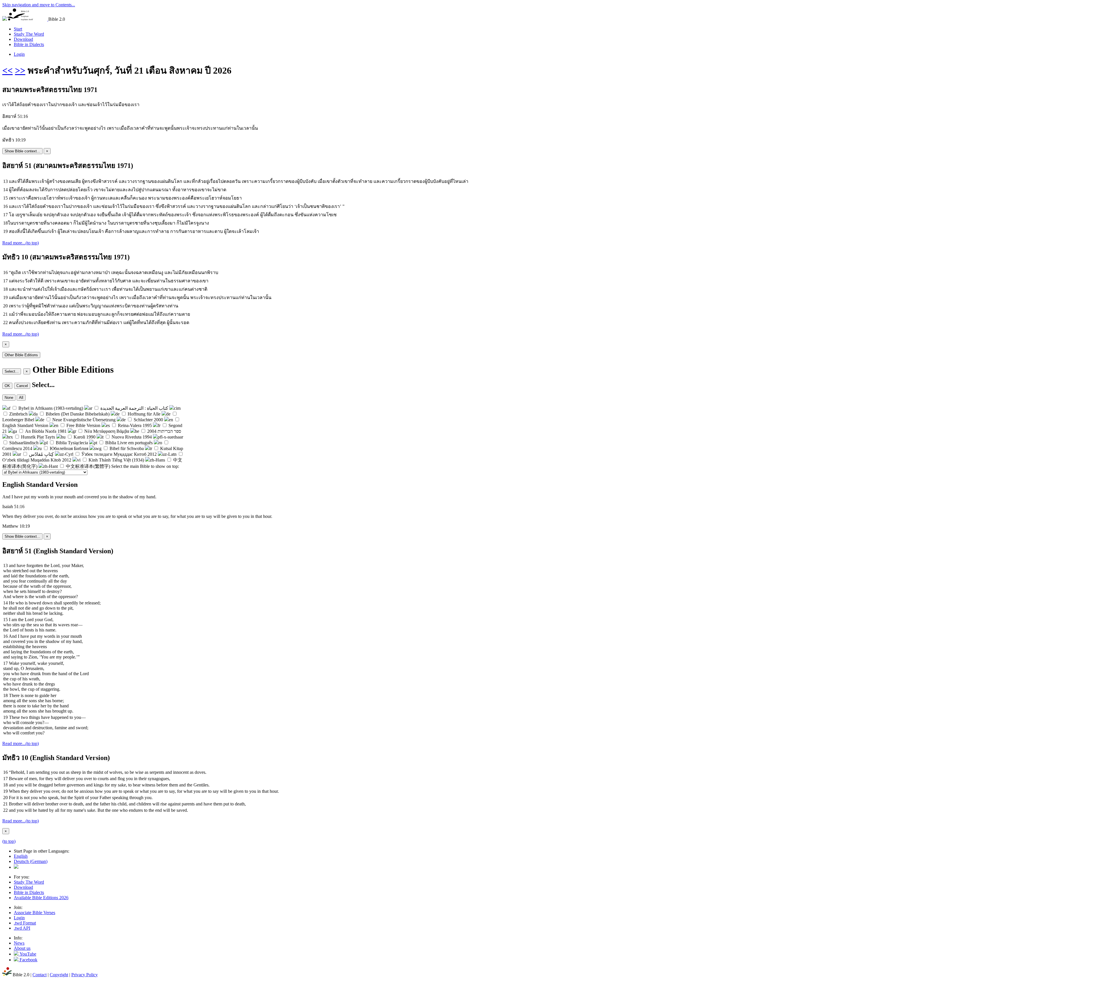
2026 (41, 897)
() (30, 861)
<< (7, 70)
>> (20, 70)
